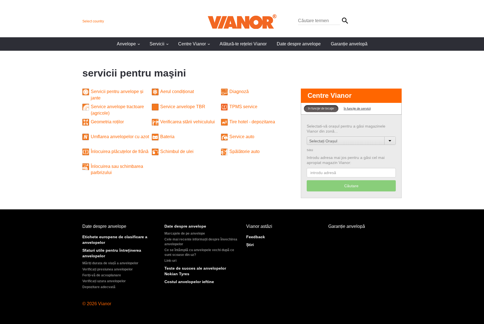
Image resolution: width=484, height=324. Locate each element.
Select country (93, 21)
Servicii (160, 43)
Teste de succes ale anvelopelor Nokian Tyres (195, 271)
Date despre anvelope (299, 43)
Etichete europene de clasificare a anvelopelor (114, 240)
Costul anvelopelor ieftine (189, 281)
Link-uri (170, 261)
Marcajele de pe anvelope (184, 233)
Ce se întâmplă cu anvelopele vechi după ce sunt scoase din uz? (199, 252)
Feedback (255, 237)
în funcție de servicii (357, 108)
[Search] (323, 21)
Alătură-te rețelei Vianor (243, 43)
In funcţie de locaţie (321, 108)
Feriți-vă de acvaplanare (101, 275)
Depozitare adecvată (98, 287)
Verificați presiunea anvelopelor (107, 269)
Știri (250, 244)
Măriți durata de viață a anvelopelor (110, 263)
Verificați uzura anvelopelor (104, 281)
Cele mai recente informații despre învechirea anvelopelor (200, 241)
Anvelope (129, 43)
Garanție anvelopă (349, 43)
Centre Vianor (194, 43)
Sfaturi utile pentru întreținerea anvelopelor (111, 253)
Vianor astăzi (259, 226)
